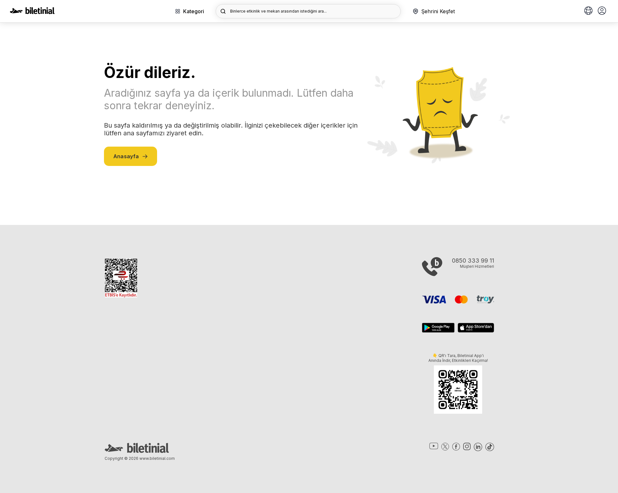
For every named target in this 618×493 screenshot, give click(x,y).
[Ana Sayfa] (32, 12)
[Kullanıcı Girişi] (601, 11)
